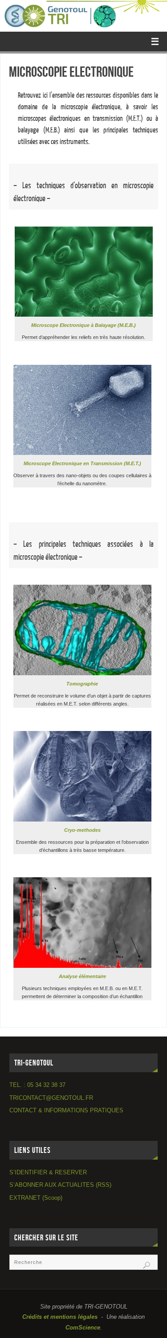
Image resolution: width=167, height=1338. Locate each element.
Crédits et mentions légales (60, 1317)
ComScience (82, 1328)
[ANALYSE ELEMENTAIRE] (82, 966)
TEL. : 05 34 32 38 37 (37, 1085)
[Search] (146, 1265)
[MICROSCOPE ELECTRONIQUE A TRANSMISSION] (82, 453)
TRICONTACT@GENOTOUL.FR (51, 1098)
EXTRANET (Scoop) (35, 1198)
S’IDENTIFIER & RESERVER (48, 1172)
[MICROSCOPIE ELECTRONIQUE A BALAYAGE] (84, 315)
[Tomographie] (82, 673)
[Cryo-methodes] (82, 819)
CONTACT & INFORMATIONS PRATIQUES (66, 1110)
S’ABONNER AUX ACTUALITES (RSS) (60, 1185)
